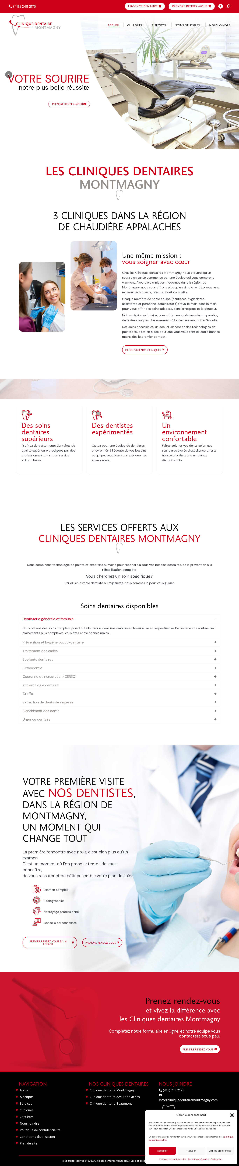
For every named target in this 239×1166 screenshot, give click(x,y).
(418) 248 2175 (24, 6)
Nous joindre (29, 1123)
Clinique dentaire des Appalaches (115, 1097)
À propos (27, 1097)
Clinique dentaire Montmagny (112, 1090)
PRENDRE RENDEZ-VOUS (67, 104)
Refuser (191, 1150)
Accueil (25, 1090)
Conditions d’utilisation (37, 1137)
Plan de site (28, 1143)
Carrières (27, 1117)
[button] (232, 1115)
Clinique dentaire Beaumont (111, 1103)
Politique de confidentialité (172, 1159)
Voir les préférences (220, 1150)
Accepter (162, 1150)
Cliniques (26, 1110)
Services (26, 1103)
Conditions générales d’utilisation (205, 1159)
